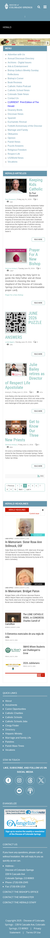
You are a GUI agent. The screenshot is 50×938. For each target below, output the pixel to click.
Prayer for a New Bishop (14, 295)
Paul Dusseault (10, 199)
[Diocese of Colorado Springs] (18, 6)
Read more (38, 239)
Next (20, 489)
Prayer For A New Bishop (16, 255)
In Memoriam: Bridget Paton (22, 591)
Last (27, 489)
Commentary (37, 535)
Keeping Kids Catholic (16, 185)
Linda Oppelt (9, 342)
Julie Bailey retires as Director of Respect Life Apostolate (16, 369)
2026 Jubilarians (31, 663)
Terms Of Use (33, 932)
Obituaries (38, 584)
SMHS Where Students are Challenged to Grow (34, 650)
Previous (11, 486)
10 (15, 489)
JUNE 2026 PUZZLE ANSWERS (15, 322)
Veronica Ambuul (11, 268)
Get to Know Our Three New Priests (16, 427)
